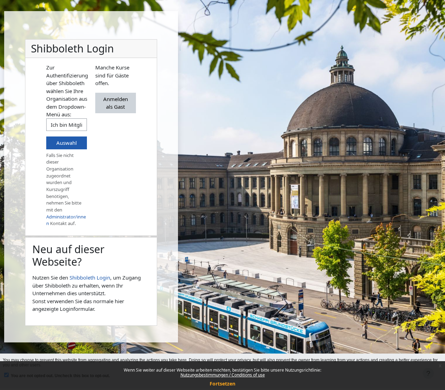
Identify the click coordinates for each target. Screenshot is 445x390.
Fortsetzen (222, 383)
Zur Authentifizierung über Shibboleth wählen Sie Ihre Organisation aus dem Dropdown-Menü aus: (67, 91)
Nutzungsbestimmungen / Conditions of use (222, 375)
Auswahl (66, 142)
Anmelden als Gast (115, 103)
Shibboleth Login (90, 277)
